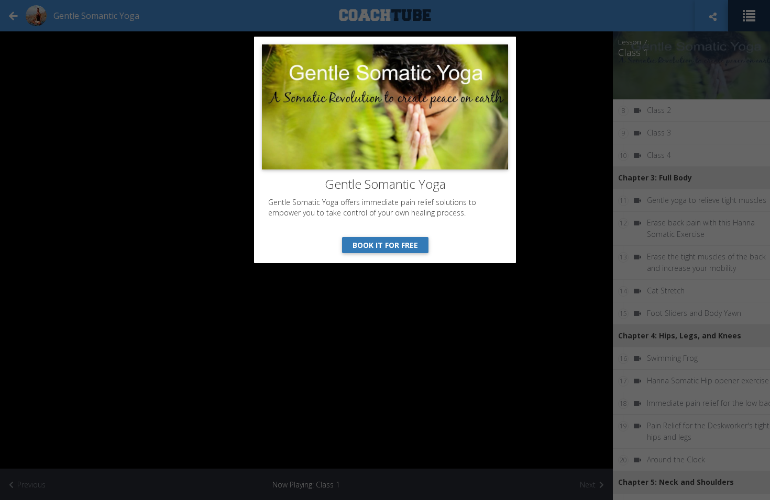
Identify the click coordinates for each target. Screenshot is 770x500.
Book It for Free (385, 245)
